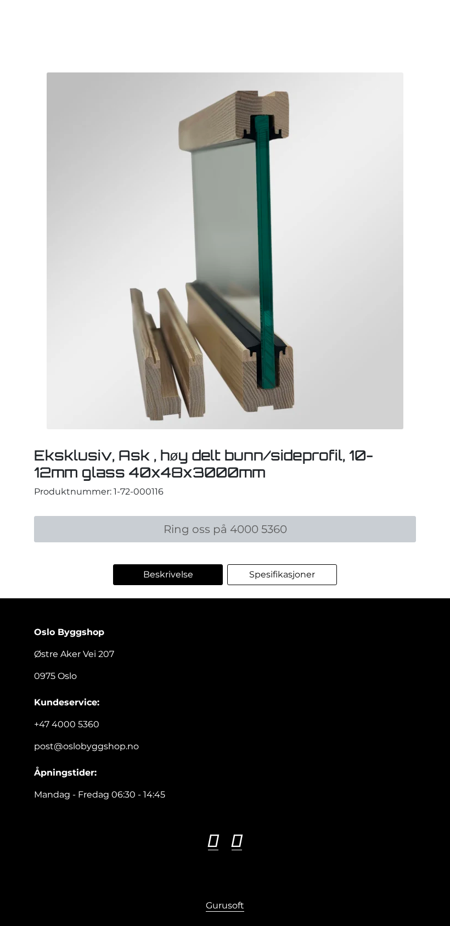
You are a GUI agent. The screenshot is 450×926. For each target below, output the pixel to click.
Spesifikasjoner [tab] (282, 574)
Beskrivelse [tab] (168, 574)
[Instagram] (237, 841)
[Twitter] (213, 841)
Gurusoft (225, 905)
